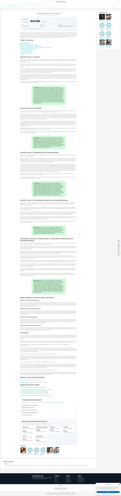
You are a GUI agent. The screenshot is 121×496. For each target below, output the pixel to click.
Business (40, 15)
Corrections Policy (81, 480)
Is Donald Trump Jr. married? (27, 414)
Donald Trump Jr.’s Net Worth (25, 43)
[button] (119, 484)
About (49, 492)
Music (56, 478)
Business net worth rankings (30, 395)
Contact (52, 492)
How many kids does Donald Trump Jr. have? (29, 412)
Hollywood (56, 477)
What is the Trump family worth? (26, 49)
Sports (56, 480)
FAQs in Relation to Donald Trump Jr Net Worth (28, 48)
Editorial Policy (68, 481)
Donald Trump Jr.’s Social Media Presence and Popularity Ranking (31, 46)
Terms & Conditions (81, 478)
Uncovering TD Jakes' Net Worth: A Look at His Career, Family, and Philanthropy (33, 389)
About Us (67, 477)
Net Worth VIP (62, 2)
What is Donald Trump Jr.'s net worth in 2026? (30, 405)
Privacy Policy (108, 494)
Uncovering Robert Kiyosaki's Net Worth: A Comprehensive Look (31, 390)
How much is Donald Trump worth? (27, 53)
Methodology (32, 28)
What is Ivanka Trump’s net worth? (27, 50)
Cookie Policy (104, 494)
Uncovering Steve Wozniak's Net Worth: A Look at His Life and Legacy (31, 393)
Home (46, 492)
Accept (108, 492)
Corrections (36, 28)
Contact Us (112, 494)
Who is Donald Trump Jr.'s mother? (28, 407)
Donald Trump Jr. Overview (24, 42)
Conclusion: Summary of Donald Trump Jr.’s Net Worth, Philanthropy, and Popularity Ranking (35, 47)
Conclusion (22, 54)
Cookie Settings (80, 481)
